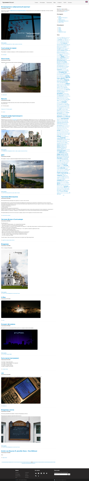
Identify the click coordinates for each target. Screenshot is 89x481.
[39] (22, 463)
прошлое (62, 148)
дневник (61, 76)
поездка (58, 138)
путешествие (61, 151)
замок (63, 86)
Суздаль (60, 171)
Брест (65, 56)
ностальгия (59, 125)
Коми (65, 100)
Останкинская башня (60, 129)
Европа (66, 80)
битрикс (58, 55)
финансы (61, 182)
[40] (24, 463)
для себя (66, 74)
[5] (6, 462)
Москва (64, 115)
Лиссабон (62, 106)
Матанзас (58, 111)
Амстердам (59, 48)
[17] (23, 462)
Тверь (63, 174)
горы (57, 72)
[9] (11, 462)
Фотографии (42, 2)
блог (60, 9)
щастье (65, 190)
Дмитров (58, 76)
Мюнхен (61, 117)
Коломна (60, 30)
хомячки (64, 185)
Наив (57, 118)
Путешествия (49, 2)
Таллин (58, 174)
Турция (59, 16)
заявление (65, 87)
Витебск (62, 62)
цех (62, 186)
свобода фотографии (60, 163)
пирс (69, 134)
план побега (64, 135)
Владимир (5, 244)
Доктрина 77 (59, 77)
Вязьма (58, 67)
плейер (63, 136)
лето (68, 105)
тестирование (59, 176)
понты (58, 140)
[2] (3, 462)
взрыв (62, 61)
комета (63, 100)
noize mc (58, 42)
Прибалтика (59, 144)
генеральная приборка (62, 68)
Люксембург (63, 109)
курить (68, 104)
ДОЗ (2, 155)
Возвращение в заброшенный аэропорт (15, 7)
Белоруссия (59, 52)
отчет (58, 130)
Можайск (64, 113)
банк (69, 50)
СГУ (64, 163)
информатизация (65, 93)
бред (62, 56)
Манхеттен (64, 110)
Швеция (61, 189)
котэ (67, 103)
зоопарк (62, 91)
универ (59, 180)
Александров (64, 45)
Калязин (66, 97)
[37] (53, 462)
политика (64, 139)
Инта (63, 92)
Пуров (65, 149)
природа (62, 146)
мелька (64, 111)
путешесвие (68, 149)
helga (65, 39)
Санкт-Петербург (66, 160)
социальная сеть (61, 169)
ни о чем (66, 121)
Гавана (59, 28)
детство (61, 74)
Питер (58, 135)
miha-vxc (65, 11)
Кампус (58, 98)
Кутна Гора (63, 105)
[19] (26, 462)
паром (58, 131)
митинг (67, 112)
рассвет (65, 152)
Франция (68, 184)
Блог (55, 2)
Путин (58, 152)
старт (58, 170)
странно (65, 170)
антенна (68, 48)
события (62, 168)
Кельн (58, 99)
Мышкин (58, 117)
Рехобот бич (65, 156)
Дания (62, 73)
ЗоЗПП (64, 89)
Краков (58, 104)
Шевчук (63, 189)
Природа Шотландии (62, 31)
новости (58, 124)
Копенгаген (58, 103)
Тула (63, 177)
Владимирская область (61, 63)
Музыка (4, 99)
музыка (59, 116)
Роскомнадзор (59, 157)
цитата (66, 186)
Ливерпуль (58, 106)
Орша (66, 128)
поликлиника (60, 139)
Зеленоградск (59, 89)
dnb (63, 38)
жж (60, 82)
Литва (65, 106)
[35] (50, 462)
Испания (62, 94)
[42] (27, 463)
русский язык (64, 159)
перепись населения (65, 131)
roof (66, 42)
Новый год (61, 124)
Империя (61, 92)
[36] (51, 462)
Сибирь (58, 166)
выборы (67, 66)
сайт (60, 160)
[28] (39, 462)
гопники (67, 70)
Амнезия (64, 46)
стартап (60, 170)
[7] (8, 462)
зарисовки (61, 87)
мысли (68, 116)
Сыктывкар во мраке (8, 48)
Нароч (60, 118)
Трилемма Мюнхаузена (9, 197)
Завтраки (26, 475)
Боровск (66, 55)
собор (58, 168)
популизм (60, 140)
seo (68, 42)
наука (58, 120)
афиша (66, 49)
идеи (64, 91)
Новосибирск (66, 123)
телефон (64, 175)
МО (57, 113)
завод (58, 85)
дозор (67, 76)
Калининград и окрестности (63, 21)
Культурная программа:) (10, 358)
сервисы (66, 163)
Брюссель (67, 56)
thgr (61, 43)
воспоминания (60, 66)
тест (67, 175)
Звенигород (58, 88)
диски (64, 74)
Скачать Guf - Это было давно (6, 109)
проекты (59, 147)
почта (58, 142)
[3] (4, 462)
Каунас (68, 98)
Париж (68, 130)
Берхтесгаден (59, 53)
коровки (62, 103)
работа (61, 152)
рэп (67, 159)
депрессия (68, 73)
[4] (5, 462)
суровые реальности (64, 171)
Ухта (63, 181)
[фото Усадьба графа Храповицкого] (21, 138)
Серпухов (61, 165)
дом (61, 77)
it (68, 39)
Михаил (8, 2)
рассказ (58, 153)
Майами (58, 110)
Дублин (66, 78)
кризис (63, 104)
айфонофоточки (59, 45)
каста (65, 98)
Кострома (64, 103)
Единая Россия (59, 81)
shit (57, 43)
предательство (66, 143)
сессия (65, 165)
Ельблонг (58, 82)
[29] (41, 462)
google (63, 39)
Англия (62, 48)
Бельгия (67, 52)
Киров (62, 99)
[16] (21, 462)
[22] (30, 462)
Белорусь (63, 52)
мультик (63, 116)
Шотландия (59, 190)
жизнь (66, 82)
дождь (64, 76)
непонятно (62, 121)
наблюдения (64, 117)
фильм (58, 182)
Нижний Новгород (65, 122)
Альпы (58, 46)
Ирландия (59, 94)
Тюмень (66, 177)
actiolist (67, 37)
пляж (67, 136)
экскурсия (62, 191)
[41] (25, 463)
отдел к (64, 129)
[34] (48, 462)
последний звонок (64, 141)
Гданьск (58, 68)
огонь (63, 126)
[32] (45, 462)
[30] (42, 462)
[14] (18, 462)
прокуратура (59, 148)
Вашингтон (59, 59)
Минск (61, 112)
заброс (67, 84)
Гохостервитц (59, 73)
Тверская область (61, 19)
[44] (30, 463)
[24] (33, 462)
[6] (7, 462)
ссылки (69, 169)
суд (57, 171)
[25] (35, 462)
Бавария (63, 50)
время (65, 66)
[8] (9, 462)
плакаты (60, 135)
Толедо (66, 176)
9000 (64, 37)
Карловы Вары (62, 98)
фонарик (64, 182)
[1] (2, 462)
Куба (66, 104)
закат (65, 85)
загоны (63, 85)
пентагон (60, 131)
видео (65, 61)
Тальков (60, 174)
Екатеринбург (65, 81)
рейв (58, 155)
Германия (59, 69)
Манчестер (68, 110)
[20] (27, 462)
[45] (31, 463)
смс (2, 373)
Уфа (61, 181)
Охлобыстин (62, 130)
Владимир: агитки (7, 410)
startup (59, 43)
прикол (58, 146)
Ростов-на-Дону (59, 159)
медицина (61, 111)
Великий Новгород (64, 59)
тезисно (59, 175)
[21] (29, 462)
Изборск (58, 92)
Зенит (62, 89)
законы (68, 85)
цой (69, 186)
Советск (66, 168)
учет (65, 181)
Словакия (61, 166)
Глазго (65, 69)
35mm (60, 37)
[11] (14, 462)
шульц (62, 190)
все (63, 195)
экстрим (66, 191)
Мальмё (61, 110)
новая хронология (60, 123)
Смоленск (66, 166)
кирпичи (64, 99)
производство (63, 147)
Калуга (58, 97)
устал (68, 180)
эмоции (58, 192)
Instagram (60, 2)
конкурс (60, 102)
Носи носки (5, 59)
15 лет (58, 37)
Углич (68, 177)
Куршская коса (59, 105)
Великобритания (61, 60)
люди (60, 109)
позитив (62, 138)
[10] (12, 462)
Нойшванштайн (65, 124)
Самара (63, 160)
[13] (17, 462)
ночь (63, 125)
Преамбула (62, 143)
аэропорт (58, 50)
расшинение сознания (64, 153)
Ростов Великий (65, 158)
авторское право (63, 44)
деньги (64, 73)
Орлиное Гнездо (62, 128)
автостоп (68, 44)
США (58, 173)
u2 (67, 43)
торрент (58, 177)
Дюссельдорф (62, 80)
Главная (36, 2)
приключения (64, 144)
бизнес (62, 53)
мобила (60, 113)
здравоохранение (66, 88)
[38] (54, 462)
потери (68, 141)
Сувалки (67, 170)
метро (67, 111)
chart (61, 38)
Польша (68, 139)
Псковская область (60, 149)
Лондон (60, 107)
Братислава (58, 56)
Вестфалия (59, 61)
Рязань (58, 160)
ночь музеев (66, 125)
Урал (63, 180)
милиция (58, 112)
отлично (67, 129)
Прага (66, 142)
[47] (34, 463)
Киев (59, 99)
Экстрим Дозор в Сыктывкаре (12, 219)
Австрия (58, 44)
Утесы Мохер (59, 181)
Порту (66, 140)
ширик (66, 189)
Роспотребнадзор (65, 157)
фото (58, 184)
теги (65, 174)
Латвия (66, 105)
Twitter (64, 2)
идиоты (67, 91)
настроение (65, 119)
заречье (58, 87)
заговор (60, 85)
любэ (57, 109)
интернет (60, 93)
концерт (64, 102)
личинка (68, 106)
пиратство (63, 134)
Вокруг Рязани (61, 22)
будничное (63, 58)
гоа (67, 69)
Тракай (61, 177)
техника (62, 176)
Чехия (65, 188)
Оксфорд (58, 128)
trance (65, 43)
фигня (67, 181)
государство (63, 72)
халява (61, 185)
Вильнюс (58, 62)
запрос (66, 86)
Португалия (59, 141)
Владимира (15, 119)
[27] (38, 462)
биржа (65, 53)
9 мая (62, 37)
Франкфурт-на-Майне (64, 184)
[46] (33, 463)
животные (63, 82)
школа (68, 189)
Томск (68, 176)
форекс (67, 182)
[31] (44, 462)
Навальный (68, 117)
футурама (58, 185)
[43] (28, 463)
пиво (60, 134)
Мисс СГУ (64, 112)
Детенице (58, 74)
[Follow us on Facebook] (36, 473)
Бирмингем (67, 53)
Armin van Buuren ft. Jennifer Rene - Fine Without (19, 451)
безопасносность (64, 51)
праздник (58, 143)
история (65, 94)
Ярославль (59, 194)
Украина (63, 179)
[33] (47, 462)
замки (61, 86)
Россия (59, 158)
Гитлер (63, 69)
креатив (60, 104)
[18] (24, 462)
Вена (66, 60)
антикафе (58, 49)
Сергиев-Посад (59, 164)
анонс (65, 48)
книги (67, 99)
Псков (59, 27)
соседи (58, 169)
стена (62, 170)
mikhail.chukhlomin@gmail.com (60, 479)
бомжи (64, 55)
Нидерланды (59, 122)
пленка (65, 136)
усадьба (65, 180)
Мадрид (66, 109)
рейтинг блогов (64, 154)
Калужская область (62, 97)
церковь (61, 186)
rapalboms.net (62, 42)
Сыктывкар (64, 173)
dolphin (65, 38)
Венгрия (69, 60)
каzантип (61, 96)
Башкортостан (59, 51)
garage (60, 39)
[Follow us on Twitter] (38, 473)
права (60, 142)
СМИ (63, 166)
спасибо (66, 169)
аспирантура (63, 49)
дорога (64, 77)
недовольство (59, 121)
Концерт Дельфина (8, 324)
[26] (36, 462)
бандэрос (66, 50)
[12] (15, 462)
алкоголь (67, 45)
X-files (3, 297)
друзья (62, 79)
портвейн (63, 140)
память (66, 130)
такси (69, 173)
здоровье (62, 88)
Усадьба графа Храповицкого (12, 116)
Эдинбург (58, 191)
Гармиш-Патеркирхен (65, 67)
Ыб (67, 190)
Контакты (70, 2)
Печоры (58, 134)
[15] (20, 462)
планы (59, 136)
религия (58, 156)
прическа (65, 146)
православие (63, 142)
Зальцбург (58, 86)
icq (67, 39)
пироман (66, 134)
